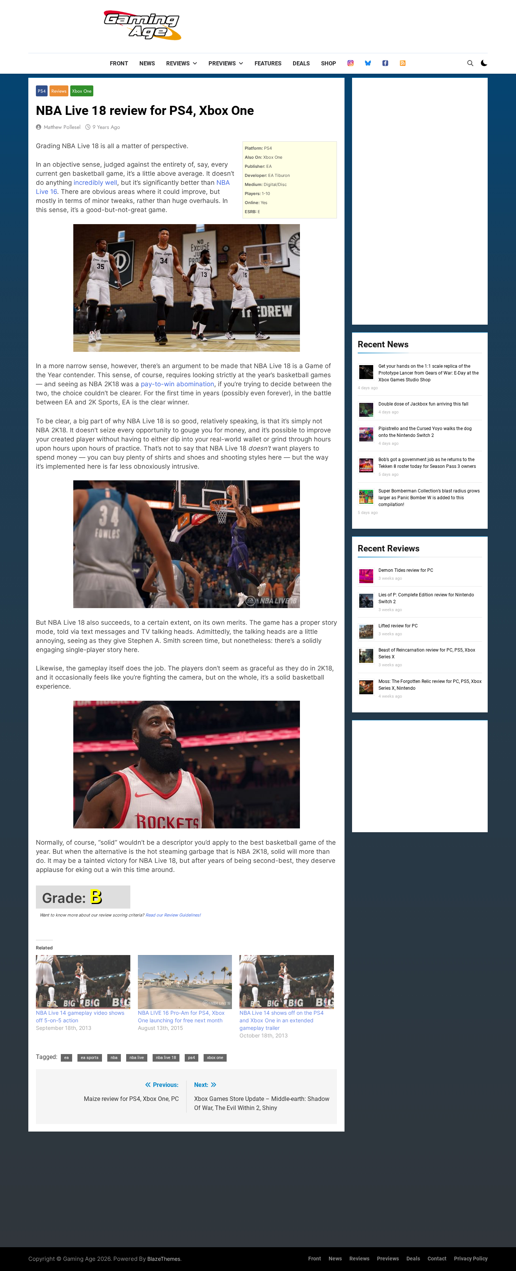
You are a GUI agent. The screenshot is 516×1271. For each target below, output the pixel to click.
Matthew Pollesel (62, 127)
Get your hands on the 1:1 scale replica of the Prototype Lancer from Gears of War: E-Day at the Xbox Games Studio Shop (429, 373)
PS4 (42, 91)
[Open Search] (470, 63)
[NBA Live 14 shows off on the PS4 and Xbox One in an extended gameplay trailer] (286, 982)
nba (114, 1057)
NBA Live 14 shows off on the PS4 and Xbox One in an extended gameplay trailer (281, 1020)
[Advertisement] (350, 25)
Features (268, 63)
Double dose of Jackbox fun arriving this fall (423, 404)
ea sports (90, 1057)
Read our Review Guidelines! (173, 915)
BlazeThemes (163, 1259)
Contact (437, 1259)
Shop (328, 63)
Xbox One (81, 91)
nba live (137, 1057)
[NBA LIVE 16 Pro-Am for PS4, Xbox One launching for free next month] (185, 982)
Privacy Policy (471, 1259)
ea (66, 1057)
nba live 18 (166, 1057)
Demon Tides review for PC (406, 570)
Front (119, 63)
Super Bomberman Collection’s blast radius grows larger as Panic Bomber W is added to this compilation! (429, 497)
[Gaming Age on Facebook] (385, 63)
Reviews (178, 63)
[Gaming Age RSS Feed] (402, 63)
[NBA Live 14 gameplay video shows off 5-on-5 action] (83, 982)
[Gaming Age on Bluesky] (368, 63)
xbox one (215, 1057)
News (147, 63)
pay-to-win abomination (177, 384)
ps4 (191, 1057)
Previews (222, 63)
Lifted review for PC (398, 626)
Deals (301, 63)
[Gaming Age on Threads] (350, 63)
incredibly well (95, 182)
